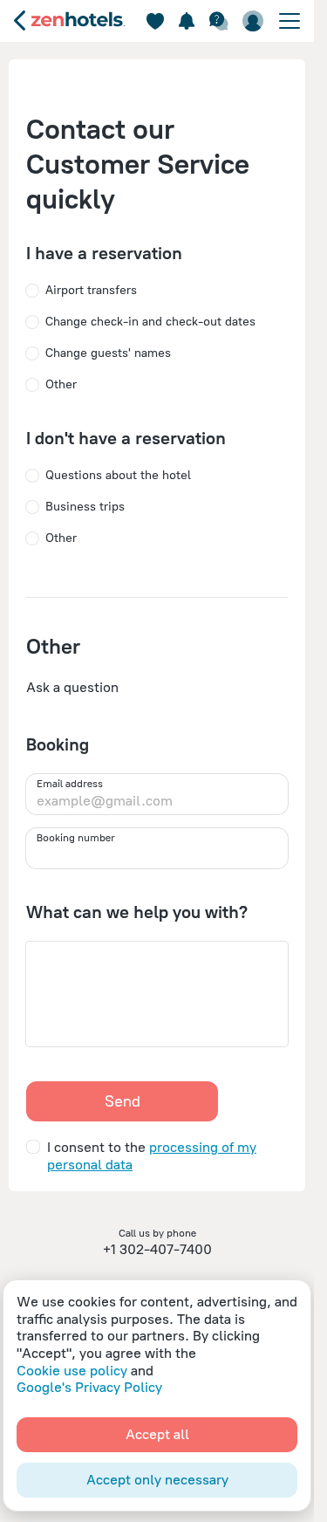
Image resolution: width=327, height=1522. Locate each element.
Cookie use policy (72, 1370)
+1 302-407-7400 (157, 1249)
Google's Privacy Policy (89, 1387)
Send (122, 1101)
